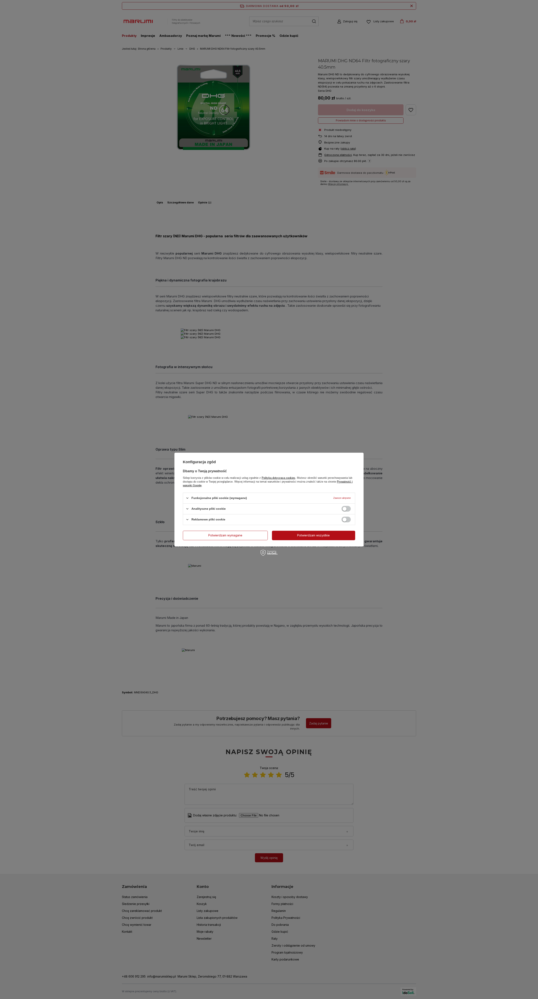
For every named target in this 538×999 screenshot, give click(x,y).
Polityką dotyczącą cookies (278, 477)
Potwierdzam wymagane (225, 535)
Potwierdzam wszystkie (313, 535)
